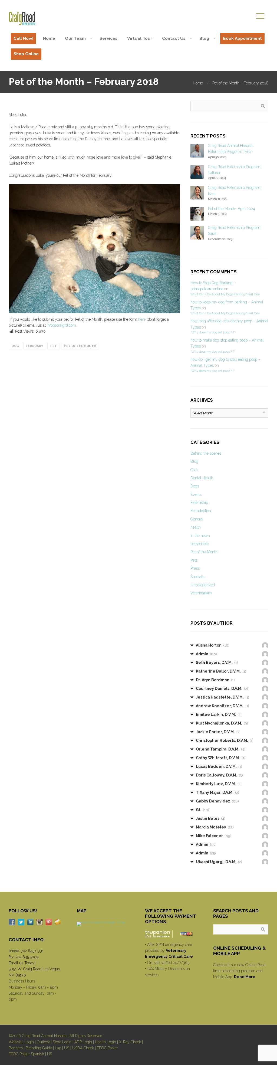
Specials (197, 577)
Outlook (43, 1042)
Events (196, 494)
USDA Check (83, 1048)
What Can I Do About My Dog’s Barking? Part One (225, 294)
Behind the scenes (205, 453)
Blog (194, 461)
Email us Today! (22, 963)
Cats (194, 470)
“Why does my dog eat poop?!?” (212, 332)
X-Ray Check (130, 1042)
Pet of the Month (80, 346)
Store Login (62, 1042)
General (196, 519)
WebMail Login (21, 1042)
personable (199, 544)
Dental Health (201, 478)
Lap (58, 1048)
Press (195, 568)
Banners (16, 1048)
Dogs (194, 486)
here (142, 319)
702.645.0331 (32, 951)
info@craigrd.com (61, 325)
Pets (193, 560)
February (34, 346)
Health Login (105, 1042)
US (66, 1048)
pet (53, 346)
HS (49, 1054)
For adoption (200, 511)
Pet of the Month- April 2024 (231, 209)
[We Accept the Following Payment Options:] (172, 934)
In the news (200, 535)
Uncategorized (202, 585)
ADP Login (83, 1042)
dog (15, 346)
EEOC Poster (107, 1048)
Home (198, 83)
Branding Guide (39, 1048)
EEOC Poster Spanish (26, 1054)
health (195, 527)
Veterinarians (201, 593)
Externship (199, 502)
